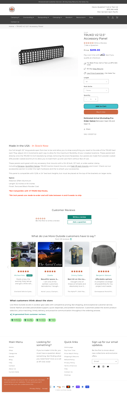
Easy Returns (98, 69)
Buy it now (101, 112)
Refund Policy (69, 360)
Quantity (87, 95)
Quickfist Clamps (32, 166)
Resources (80, 17)
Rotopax (21, 166)
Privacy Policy (69, 363)
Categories (13, 353)
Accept (45, 388)
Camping (14, 17)
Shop (11, 350)
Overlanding (28, 17)
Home (11, 26)
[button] (108, 17)
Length (86, 77)
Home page (68, 347)
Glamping (56, 17)
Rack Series (88, 86)
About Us (12, 369)
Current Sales (14, 372)
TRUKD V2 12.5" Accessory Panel (29, 26)
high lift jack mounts (80, 166)
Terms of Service (70, 366)
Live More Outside (65, 390)
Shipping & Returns (71, 356)
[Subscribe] (116, 361)
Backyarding (42, 17)
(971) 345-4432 (112, 9)
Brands (68, 17)
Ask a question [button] (79, 222)
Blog (91, 17)
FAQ (10, 363)
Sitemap (67, 375)
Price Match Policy (71, 353)
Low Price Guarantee (95, 73)
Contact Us (15, 22)
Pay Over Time (69, 350)
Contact (12, 366)
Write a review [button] (79, 217)
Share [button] (88, 129)
